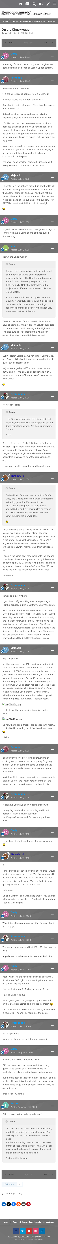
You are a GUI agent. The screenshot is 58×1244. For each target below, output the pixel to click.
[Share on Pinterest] (28, 1204)
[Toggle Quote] (7, 264)
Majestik (8, 33)
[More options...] (52, 56)
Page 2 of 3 (29, 43)
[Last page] (52, 42)
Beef (31, 33)
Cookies (46, 1237)
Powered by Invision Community (29, 1239)
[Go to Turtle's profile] (5, 1105)
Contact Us (36, 1237)
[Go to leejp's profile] (5, 248)
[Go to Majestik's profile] (5, 177)
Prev (11, 43)
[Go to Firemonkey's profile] (5, 396)
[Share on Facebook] (13, 1204)
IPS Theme (12, 1237)
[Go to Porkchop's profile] (5, 79)
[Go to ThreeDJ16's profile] (5, 478)
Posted (20, 57)
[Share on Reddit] (18, 1204)
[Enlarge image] (3, 209)
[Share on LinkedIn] (4, 1204)
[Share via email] (23, 1204)
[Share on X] (8, 1204)
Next (46, 43)
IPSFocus (24, 1237)
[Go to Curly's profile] (5, 56)
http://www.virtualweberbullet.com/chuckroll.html (27, 956)
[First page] (5, 42)
